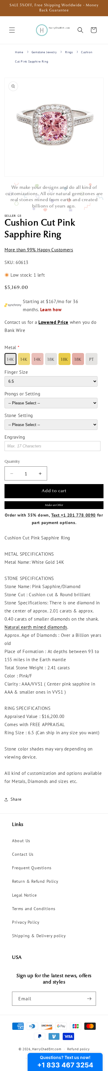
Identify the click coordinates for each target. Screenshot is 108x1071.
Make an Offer (54, 505)
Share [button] (16, 799)
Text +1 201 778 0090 (73, 515)
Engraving (14, 437)
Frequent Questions (32, 867)
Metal (10, 347)
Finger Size (16, 372)
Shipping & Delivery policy (39, 935)
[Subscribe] (89, 999)
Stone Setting (18, 415)
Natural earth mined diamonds (35, 627)
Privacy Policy (25, 922)
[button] (12, 30)
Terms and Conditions (34, 908)
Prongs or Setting (22, 394)
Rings (69, 52)
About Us (21, 840)
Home (19, 52)
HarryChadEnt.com (46, 1049)
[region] (54, 197)
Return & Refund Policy (35, 881)
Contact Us (23, 854)
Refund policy (78, 1049)
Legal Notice (24, 895)
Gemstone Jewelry (44, 52)
